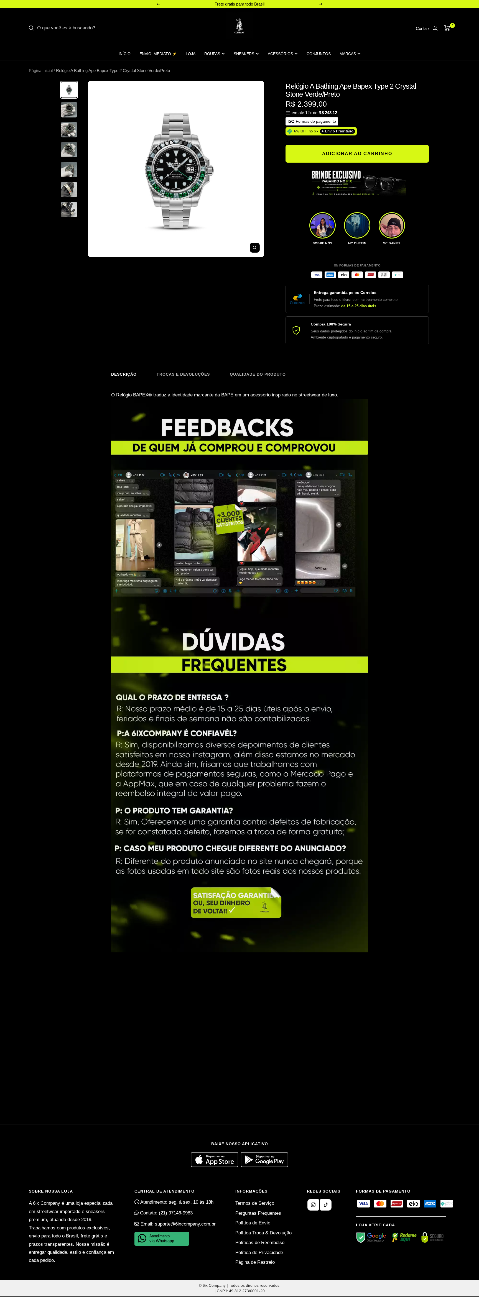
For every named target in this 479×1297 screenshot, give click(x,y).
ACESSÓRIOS (280, 54)
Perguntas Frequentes (258, 1213)
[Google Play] (264, 1165)
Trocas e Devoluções (183, 374)
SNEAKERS (244, 54)
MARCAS (348, 54)
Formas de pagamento (315, 121)
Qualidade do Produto (258, 374)
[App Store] (216, 1165)
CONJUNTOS (319, 54)
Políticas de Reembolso (259, 1242)
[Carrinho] (447, 28)
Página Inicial (41, 70)
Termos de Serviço (254, 1203)
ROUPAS (212, 54)
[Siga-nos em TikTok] (325, 1204)
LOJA (190, 54)
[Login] (435, 28)
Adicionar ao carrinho (357, 153)
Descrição (124, 374)
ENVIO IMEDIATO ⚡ (158, 54)
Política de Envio (252, 1223)
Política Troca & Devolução (263, 1233)
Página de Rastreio (255, 1262)
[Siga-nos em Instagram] (313, 1204)
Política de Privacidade (259, 1252)
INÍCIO (125, 54)
